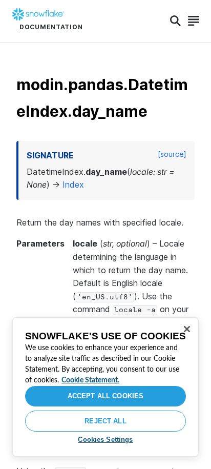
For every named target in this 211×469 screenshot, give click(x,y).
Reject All (105, 421)
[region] (105, 387)
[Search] (175, 21)
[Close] (187, 329)
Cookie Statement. (90, 380)
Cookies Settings (105, 439)
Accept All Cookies (105, 396)
